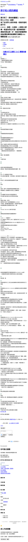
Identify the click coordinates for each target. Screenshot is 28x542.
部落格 (5, 44)
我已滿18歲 (3, 539)
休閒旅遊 (12, 40)
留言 (14, 419)
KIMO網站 (3, 467)
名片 (4, 46)
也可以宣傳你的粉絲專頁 (5, 465)
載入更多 (3, 428)
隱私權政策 (24, 521)
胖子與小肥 (3, 462)
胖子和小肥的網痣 (9, 10)
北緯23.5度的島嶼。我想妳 (7, 468)
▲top (2, 425)
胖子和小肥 (3, 411)
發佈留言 (3, 436)
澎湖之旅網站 (4, 471)
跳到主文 (3, 14)
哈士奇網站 (3, 470)
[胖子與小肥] (1, 464)
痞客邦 (11, 419)
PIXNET (6, 521)
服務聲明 (14, 523)
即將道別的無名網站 (5, 473)
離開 (8, 539)
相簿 (4, 42)
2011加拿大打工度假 (14, 423)
